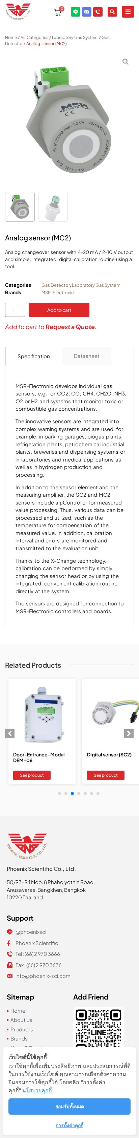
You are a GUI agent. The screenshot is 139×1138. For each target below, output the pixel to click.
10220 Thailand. (25, 897)
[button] (128, 12)
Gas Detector (55, 285)
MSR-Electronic (57, 292)
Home (11, 37)
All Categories (34, 37)
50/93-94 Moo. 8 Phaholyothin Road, (51, 882)
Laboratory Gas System (75, 37)
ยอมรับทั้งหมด (69, 1106)
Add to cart (59, 310)
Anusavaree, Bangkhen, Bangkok (46, 889)
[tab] (33, 356)
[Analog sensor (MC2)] (69, 121)
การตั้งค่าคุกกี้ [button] (69, 1125)
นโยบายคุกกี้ (37, 1090)
